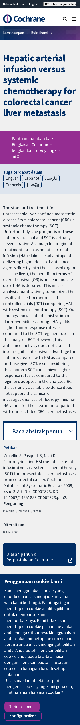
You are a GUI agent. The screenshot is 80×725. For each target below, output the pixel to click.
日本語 (33, 184)
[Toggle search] (65, 19)
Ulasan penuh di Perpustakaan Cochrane (29, 556)
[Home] (24, 18)
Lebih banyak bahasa (62, 4)
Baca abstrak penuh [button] (37, 431)
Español (31, 178)
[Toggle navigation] (74, 19)
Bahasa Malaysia (14, 4)
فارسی (51, 178)
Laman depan (13, 32)
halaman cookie (45, 692)
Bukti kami (39, 32)
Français (13, 184)
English (33, 4)
